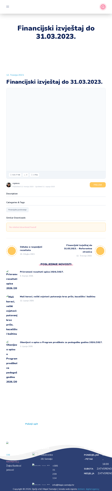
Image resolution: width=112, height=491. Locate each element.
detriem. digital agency (88, 489)
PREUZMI (98, 185)
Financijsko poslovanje (17, 210)
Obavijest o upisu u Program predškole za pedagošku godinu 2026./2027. (61, 342)
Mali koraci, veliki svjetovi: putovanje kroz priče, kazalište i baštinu (57, 296)
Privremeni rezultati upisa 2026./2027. (42, 271)
